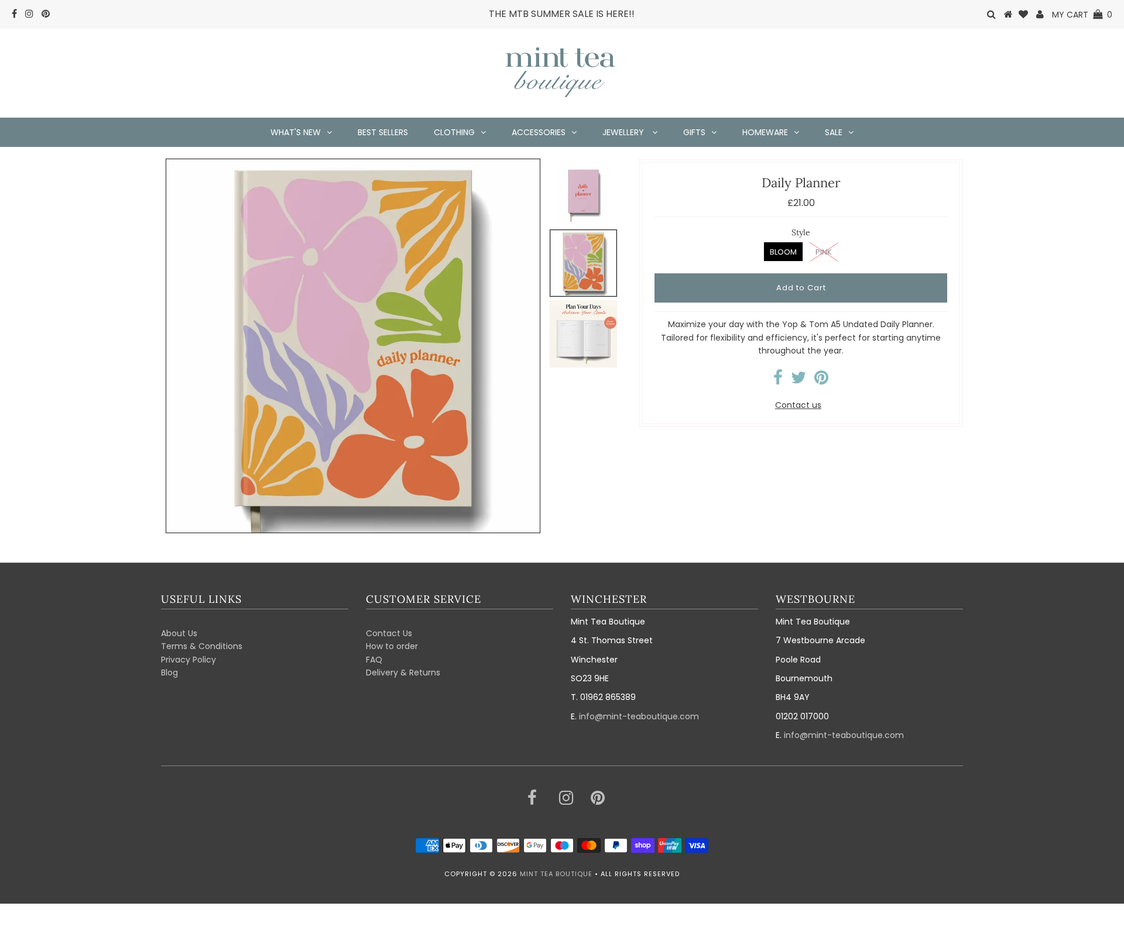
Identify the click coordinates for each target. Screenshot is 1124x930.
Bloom (783, 252)
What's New (295, 132)
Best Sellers (383, 132)
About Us (179, 633)
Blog (169, 672)
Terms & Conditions (201, 646)
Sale (833, 132)
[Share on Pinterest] (821, 380)
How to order (392, 646)
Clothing (454, 132)
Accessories (539, 132)
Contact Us (389, 633)
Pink (823, 252)
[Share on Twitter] (798, 380)
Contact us (798, 405)
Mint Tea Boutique (556, 873)
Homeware (765, 132)
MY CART (1082, 14)
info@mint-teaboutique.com (639, 716)
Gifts (694, 132)
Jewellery (624, 132)
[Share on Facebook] (778, 380)
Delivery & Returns (403, 672)
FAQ (374, 659)
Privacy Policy (188, 659)
